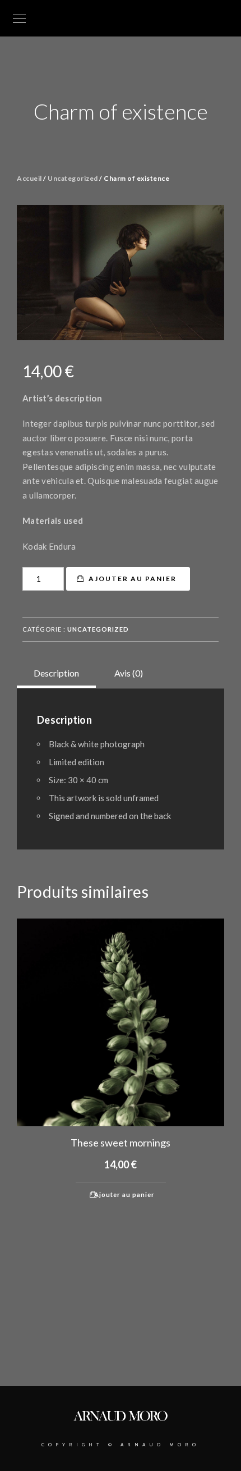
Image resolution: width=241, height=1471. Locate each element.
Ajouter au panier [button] (124, 1194)
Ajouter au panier (133, 578)
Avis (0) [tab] (128, 673)
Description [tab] (56, 673)
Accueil (29, 178)
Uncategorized (73, 178)
